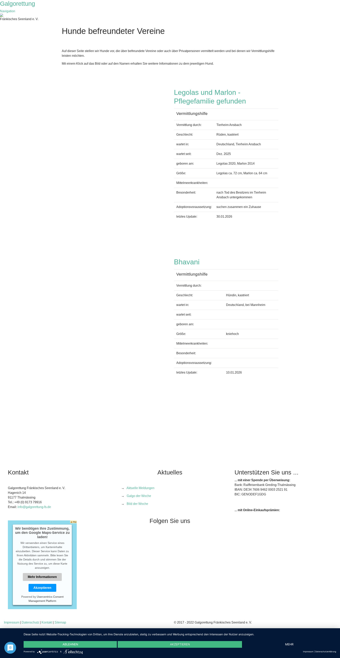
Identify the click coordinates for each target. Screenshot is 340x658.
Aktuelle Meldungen (140, 488)
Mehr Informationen (42, 577)
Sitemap (60, 622)
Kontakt (47, 622)
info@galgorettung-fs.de (34, 507)
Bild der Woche (137, 503)
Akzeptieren (42, 587)
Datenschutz (30, 622)
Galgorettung (18, 3)
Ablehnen (70, 644)
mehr (289, 644)
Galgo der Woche (139, 496)
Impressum (11, 622)
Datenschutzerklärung (325, 651)
